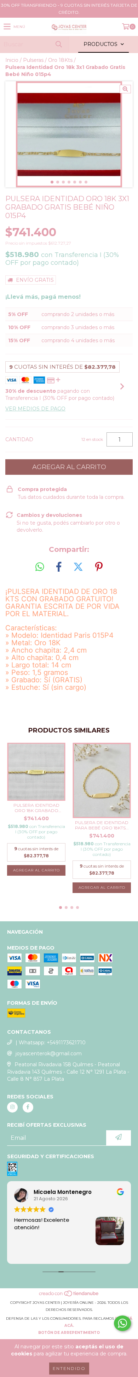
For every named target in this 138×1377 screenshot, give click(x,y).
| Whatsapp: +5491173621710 (51, 1042)
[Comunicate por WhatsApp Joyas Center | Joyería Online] (122, 1323)
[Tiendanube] (69, 1295)
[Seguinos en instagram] (12, 1107)
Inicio (11, 60)
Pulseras (33, 60)
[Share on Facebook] (58, 567)
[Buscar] (58, 44)
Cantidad (19, 439)
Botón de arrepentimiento (69, 1332)
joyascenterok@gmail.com (49, 1053)
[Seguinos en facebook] (28, 1107)
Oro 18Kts (60, 60)
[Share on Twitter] (78, 567)
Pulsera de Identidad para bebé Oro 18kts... (102, 825)
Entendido (69, 1368)
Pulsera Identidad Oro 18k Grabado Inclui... (36, 808)
